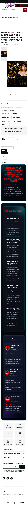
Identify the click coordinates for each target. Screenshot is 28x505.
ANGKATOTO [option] (5, 113)
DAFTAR (4, 153)
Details (4, 162)
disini (20, 131)
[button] (8, 69)
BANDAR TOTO (8, 444)
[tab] (14, 162)
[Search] (25, 10)
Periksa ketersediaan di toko (10, 156)
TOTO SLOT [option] (5, 124)
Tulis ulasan (19, 107)
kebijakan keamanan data (16, 471)
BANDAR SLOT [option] (15, 113)
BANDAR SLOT (20, 427)
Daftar (25, 5)
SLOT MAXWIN (20, 436)
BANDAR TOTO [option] (6, 121)
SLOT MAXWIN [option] (16, 117)
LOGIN (3, 150)
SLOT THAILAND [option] (17, 121)
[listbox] (14, 119)
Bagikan (5, 159)
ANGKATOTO (7, 185)
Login (17, 5)
